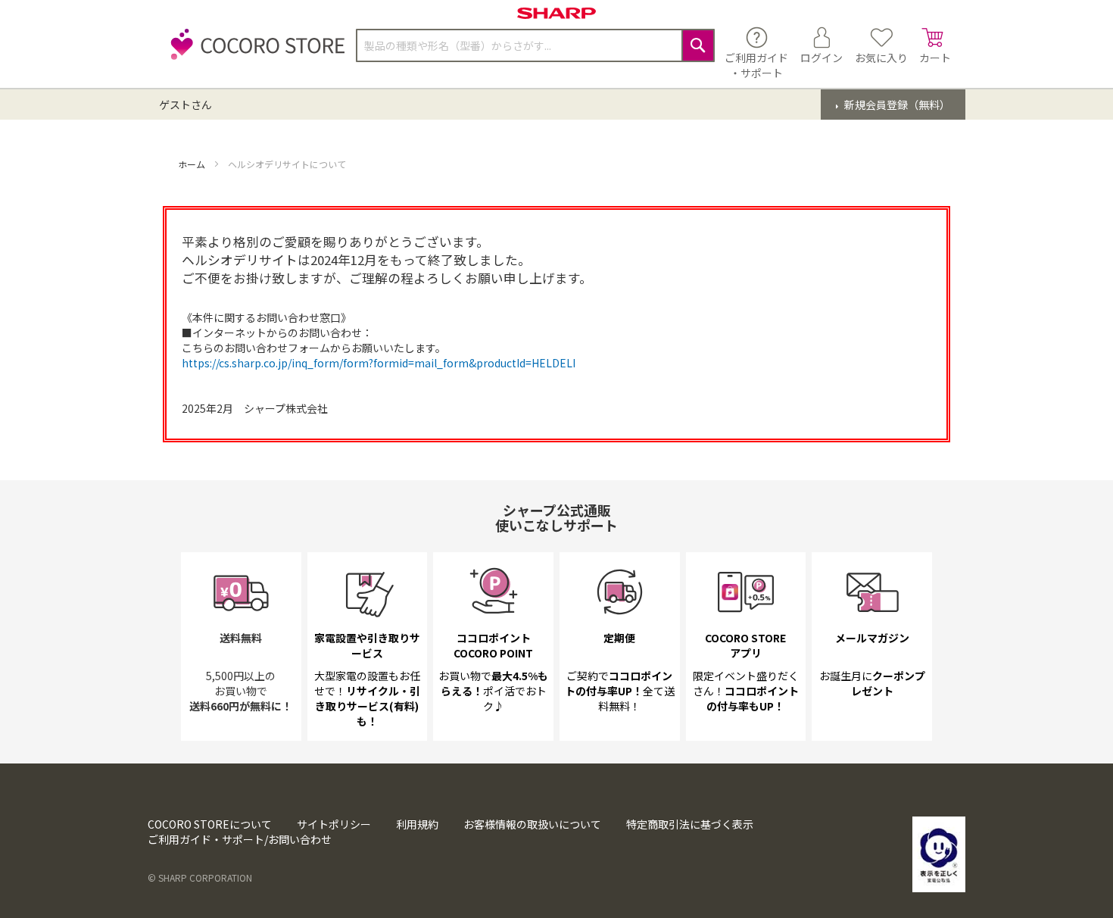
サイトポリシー (334, 824)
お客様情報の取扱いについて (532, 824)
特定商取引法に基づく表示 (689, 824)
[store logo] (253, 52)
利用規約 (417, 824)
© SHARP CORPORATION (200, 877)
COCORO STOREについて (210, 824)
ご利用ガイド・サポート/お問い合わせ (240, 839)
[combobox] (535, 45)
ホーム (192, 164)
